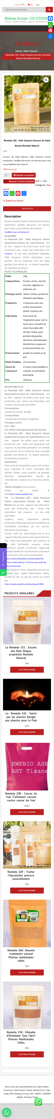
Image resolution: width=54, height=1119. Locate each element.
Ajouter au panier (25, 175)
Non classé (30, 50)
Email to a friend (14, 200)
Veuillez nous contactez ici (16, 232)
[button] (46, 80)
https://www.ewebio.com (21, 494)
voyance (9, 253)
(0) (31, 5)
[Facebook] (50, 18)
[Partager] (50, 36)
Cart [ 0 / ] (19, 5)
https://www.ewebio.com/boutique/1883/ (24, 584)
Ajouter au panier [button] (27, 670)
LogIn (38, 5)
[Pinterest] (50, 30)
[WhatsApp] (50, 24)
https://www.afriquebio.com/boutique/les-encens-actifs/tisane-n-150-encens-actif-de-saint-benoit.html (25, 562)
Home (18, 50)
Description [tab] (27, 208)
